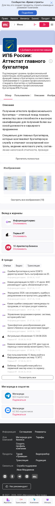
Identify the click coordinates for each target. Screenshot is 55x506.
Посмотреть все (27, 377)
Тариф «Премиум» (21, 455)
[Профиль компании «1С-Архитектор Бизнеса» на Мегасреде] (8, 247)
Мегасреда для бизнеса (24, 438)
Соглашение (25, 432)
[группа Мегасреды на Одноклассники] (12, 478)
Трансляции (34, 265)
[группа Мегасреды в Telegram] (19, 478)
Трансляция (22, 460)
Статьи (7, 265)
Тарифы (40, 437)
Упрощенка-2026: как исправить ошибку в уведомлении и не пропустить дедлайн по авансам (28, 294)
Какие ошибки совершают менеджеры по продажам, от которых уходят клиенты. (28, 305)
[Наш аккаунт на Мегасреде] (35, 478)
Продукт (45, 18)
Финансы (24, 18)
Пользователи (22, 95)
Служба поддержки (27, 466)
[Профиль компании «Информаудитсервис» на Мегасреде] (8, 222)
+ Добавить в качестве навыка (35, 50)
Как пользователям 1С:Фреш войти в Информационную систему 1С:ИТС (26, 356)
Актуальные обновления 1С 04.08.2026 (27, 336)
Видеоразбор (43, 454)
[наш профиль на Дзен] (26, 478)
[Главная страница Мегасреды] (6, 25)
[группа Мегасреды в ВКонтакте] (4, 478)
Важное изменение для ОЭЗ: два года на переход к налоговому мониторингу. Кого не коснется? (28, 345)
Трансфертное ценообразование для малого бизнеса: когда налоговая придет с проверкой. (29, 326)
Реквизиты (40, 432)
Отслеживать (20, 223)
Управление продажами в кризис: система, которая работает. (29, 315)
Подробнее (27, 13)
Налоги (14, 18)
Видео (19, 265)
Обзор (8, 95)
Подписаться (19, 400)
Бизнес (35, 18)
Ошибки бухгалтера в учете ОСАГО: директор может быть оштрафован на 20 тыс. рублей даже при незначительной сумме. (28, 272)
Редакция (41, 460)
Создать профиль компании (21, 446)
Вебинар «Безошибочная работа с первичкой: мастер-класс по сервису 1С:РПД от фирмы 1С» (25, 367)
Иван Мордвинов (25, 470)
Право (5, 18)
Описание (39, 95)
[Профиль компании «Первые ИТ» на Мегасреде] (8, 234)
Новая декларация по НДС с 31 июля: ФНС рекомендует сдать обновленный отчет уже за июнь (28, 283)
